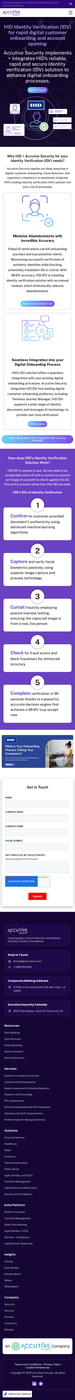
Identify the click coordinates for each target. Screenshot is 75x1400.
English (71, 4)
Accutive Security (43, 1373)
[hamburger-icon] (70, 12)
